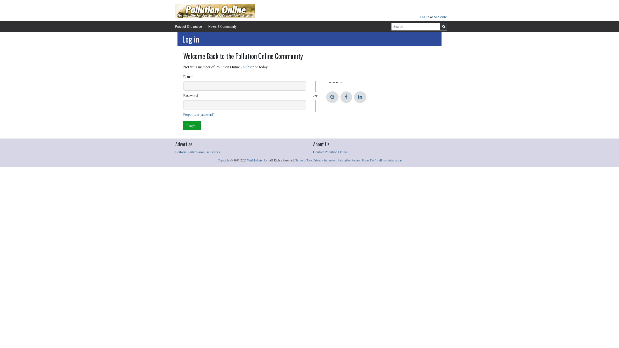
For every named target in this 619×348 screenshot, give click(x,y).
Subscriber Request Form (353, 160)
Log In (425, 16)
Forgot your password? (198, 114)
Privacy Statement (324, 160)
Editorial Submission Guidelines (197, 152)
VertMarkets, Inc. (257, 160)
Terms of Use (303, 160)
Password (190, 95)
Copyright (224, 160)
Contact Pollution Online (330, 152)
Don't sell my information (386, 160)
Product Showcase (188, 26)
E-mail (188, 76)
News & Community (222, 26)
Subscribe (440, 16)
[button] (332, 97)
